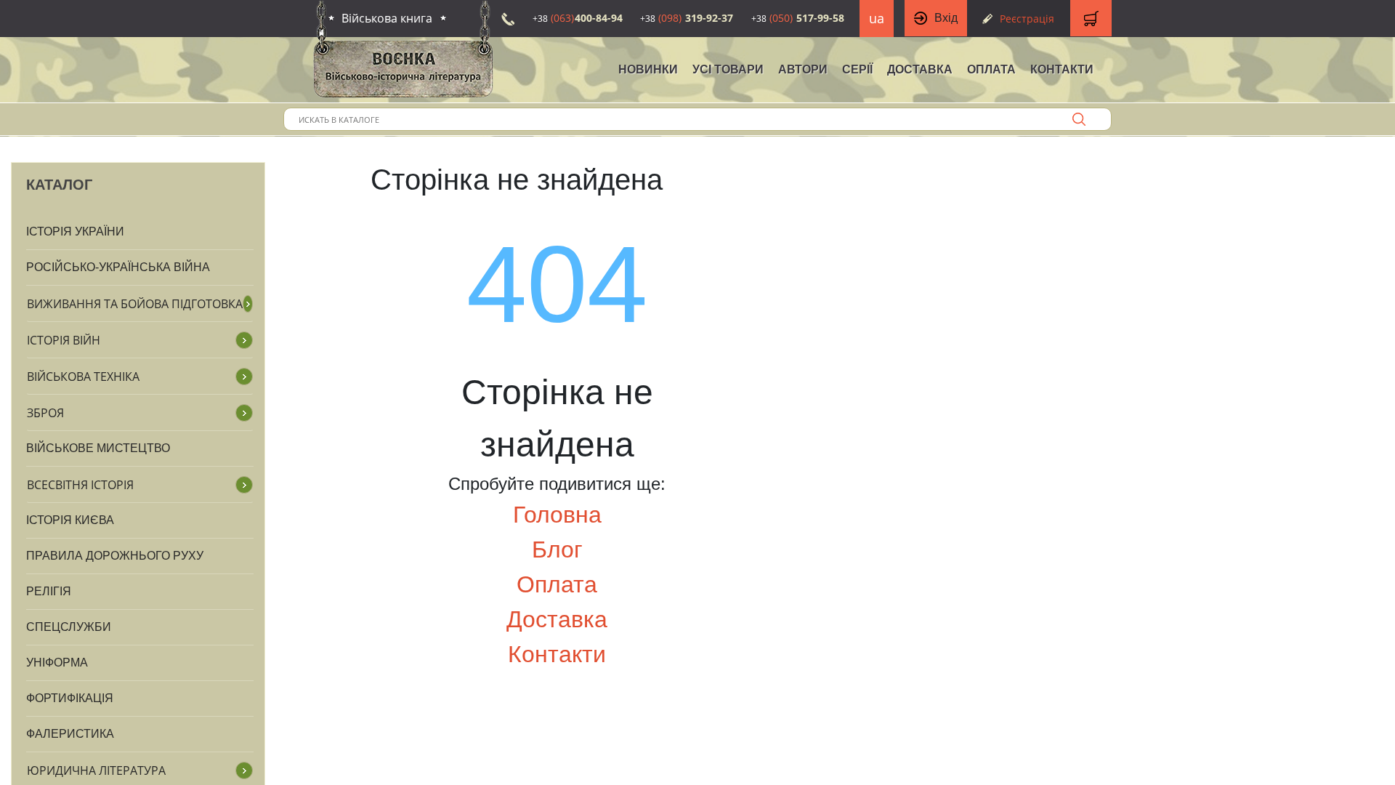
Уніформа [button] (57, 662)
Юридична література (96, 770)
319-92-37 (686, 18)
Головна (557, 515)
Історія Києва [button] (70, 520)
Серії (857, 69)
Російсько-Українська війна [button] (118, 267)
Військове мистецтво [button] (98, 448)
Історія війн (63, 340)
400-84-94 (578, 18)
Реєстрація (1027, 18)
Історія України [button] (75, 231)
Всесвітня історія (80, 485)
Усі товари (728, 69)
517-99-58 (797, 18)
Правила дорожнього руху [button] (114, 556)
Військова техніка (83, 377)
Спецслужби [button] (68, 627)
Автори (803, 69)
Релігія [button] (48, 591)
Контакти (1061, 69)
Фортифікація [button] (69, 698)
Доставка (920, 69)
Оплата (991, 69)
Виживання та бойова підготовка (135, 304)
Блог (557, 549)
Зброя (45, 413)
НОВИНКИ (648, 69)
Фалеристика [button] (70, 734)
